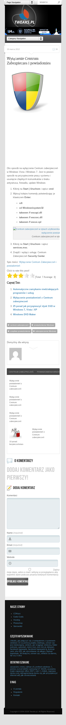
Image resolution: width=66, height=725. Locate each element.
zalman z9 (30, 667)
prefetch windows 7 (43, 667)
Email (9, 545)
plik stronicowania (28, 675)
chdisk (44, 671)
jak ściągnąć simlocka (42, 645)
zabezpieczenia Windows (46, 331)
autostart (22, 647)
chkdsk (13, 641)
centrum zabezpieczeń (19, 325)
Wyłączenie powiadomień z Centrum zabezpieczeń (15, 385)
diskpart (50, 647)
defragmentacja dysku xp (31, 673)
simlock (28, 645)
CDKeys (17, 613)
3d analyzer (25, 653)
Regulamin (17, 692)
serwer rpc (35, 653)
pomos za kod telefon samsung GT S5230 (28, 669)
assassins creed (17, 667)
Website (11, 557)
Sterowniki (17, 626)
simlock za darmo (48, 653)
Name (10, 533)
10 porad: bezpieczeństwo (16, 442)
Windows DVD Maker (24, 314)
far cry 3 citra (16, 655)
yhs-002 (18, 651)
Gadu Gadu (18, 617)
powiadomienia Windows (44, 325)
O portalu (17, 689)
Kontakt (16, 695)
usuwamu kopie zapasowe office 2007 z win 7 (33, 670)
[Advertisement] (36, 140)
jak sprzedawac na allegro (34, 651)
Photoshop (18, 623)
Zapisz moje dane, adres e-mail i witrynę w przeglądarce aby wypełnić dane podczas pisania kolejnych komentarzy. (33, 572)
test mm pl (41, 647)
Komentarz (12, 495)
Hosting (16, 620)
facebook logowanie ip (37, 649)
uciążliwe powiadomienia (20, 331)
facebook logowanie (18, 649)
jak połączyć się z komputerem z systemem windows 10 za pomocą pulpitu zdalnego (32, 642)
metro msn (31, 647)
